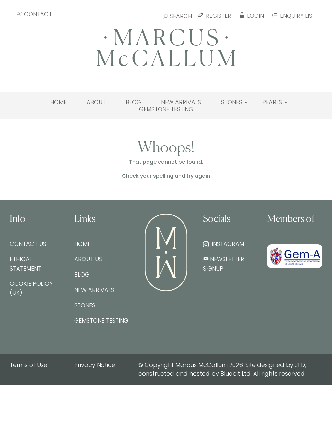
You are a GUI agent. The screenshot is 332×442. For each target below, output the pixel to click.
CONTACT (37, 14)
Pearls (272, 102)
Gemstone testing (166, 109)
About (96, 102)
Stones (231, 102)
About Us (88, 259)
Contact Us (28, 244)
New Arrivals (181, 102)
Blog (133, 102)
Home (58, 102)
